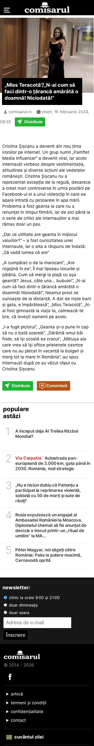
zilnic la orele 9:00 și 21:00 (34, 597)
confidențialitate (27, 711)
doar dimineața (23, 605)
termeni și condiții (28, 702)
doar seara (18, 612)
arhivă (17, 694)
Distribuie (33, 122)
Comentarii (56, 386)
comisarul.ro (20, 111)
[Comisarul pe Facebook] (10, 676)
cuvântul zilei (28, 737)
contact (18, 720)
